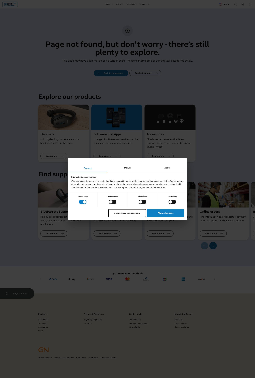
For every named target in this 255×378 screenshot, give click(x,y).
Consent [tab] (88, 168)
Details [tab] (127, 168)
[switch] (112, 202)
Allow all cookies (166, 213)
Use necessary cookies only (127, 213)
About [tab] (167, 168)
